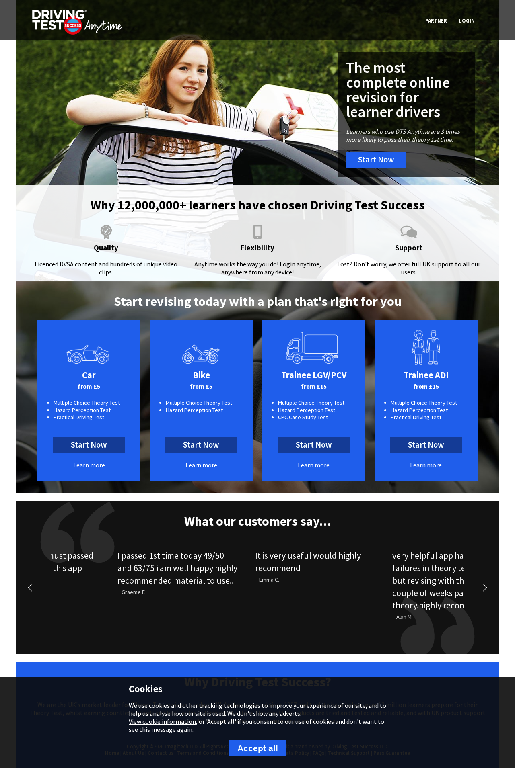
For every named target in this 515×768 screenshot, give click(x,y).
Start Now (376, 159)
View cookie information (162, 721)
